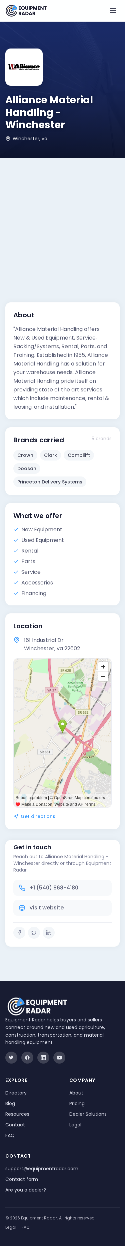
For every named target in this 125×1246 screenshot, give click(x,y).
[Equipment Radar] (26, 11)
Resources (17, 1114)
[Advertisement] (62, 223)
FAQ (10, 1135)
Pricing (77, 1103)
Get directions (38, 816)
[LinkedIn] (49, 933)
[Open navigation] (113, 10)
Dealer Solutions (88, 1114)
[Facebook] (19, 933)
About (76, 1093)
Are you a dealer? (25, 1190)
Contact (15, 1124)
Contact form (21, 1179)
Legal (75, 1124)
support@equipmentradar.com (41, 1168)
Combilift (79, 455)
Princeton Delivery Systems (49, 481)
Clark (50, 455)
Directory (16, 1093)
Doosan (26, 468)
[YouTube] (59, 1058)
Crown (25, 455)
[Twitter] (34, 933)
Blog (10, 1103)
